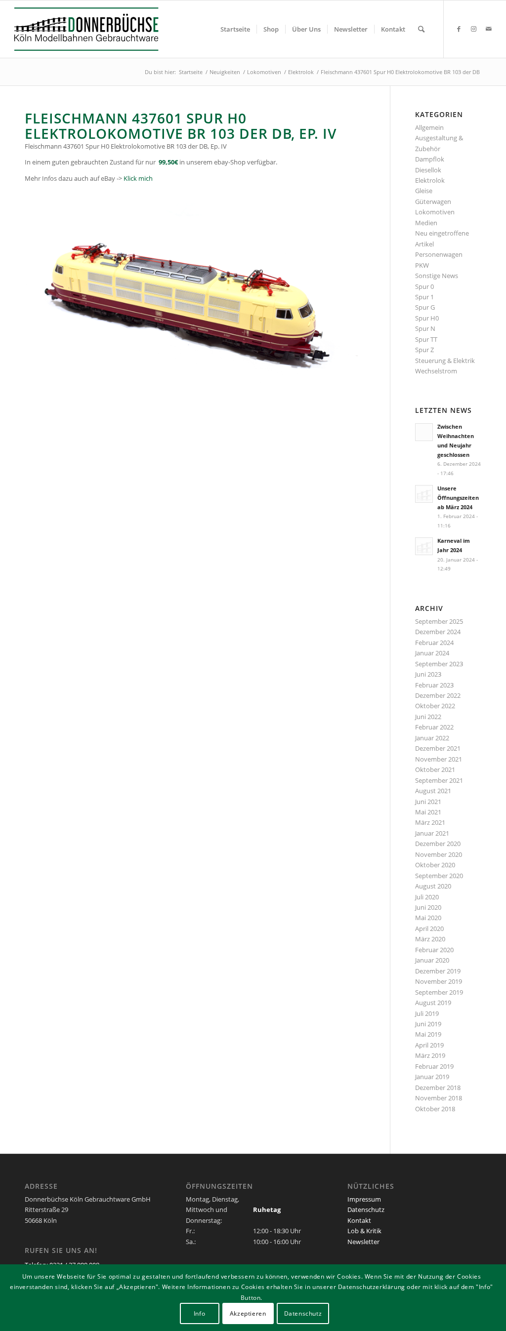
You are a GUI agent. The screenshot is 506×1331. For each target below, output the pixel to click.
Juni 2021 (428, 801)
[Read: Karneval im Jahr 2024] (424, 546)
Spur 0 (424, 286)
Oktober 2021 (435, 769)
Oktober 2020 (435, 864)
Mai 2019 (428, 1034)
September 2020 (439, 875)
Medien (426, 222)
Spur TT (426, 339)
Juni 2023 (428, 674)
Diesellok (428, 169)
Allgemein (429, 127)
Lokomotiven (435, 211)
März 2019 (430, 1055)
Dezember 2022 (438, 695)
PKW (422, 265)
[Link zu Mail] (488, 28)
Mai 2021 (428, 811)
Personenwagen (439, 254)
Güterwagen (433, 201)
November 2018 (438, 1097)
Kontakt (359, 1220)
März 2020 (430, 938)
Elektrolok (430, 180)
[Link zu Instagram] (473, 28)
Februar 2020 (434, 949)
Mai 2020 (428, 917)
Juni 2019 (428, 1023)
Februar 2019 (434, 1066)
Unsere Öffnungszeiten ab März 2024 (458, 497)
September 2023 (439, 663)
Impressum (364, 1199)
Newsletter (363, 1241)
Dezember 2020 (438, 843)
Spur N (425, 328)
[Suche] (421, 29)
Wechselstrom (436, 370)
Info (199, 1313)
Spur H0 (427, 318)
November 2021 (438, 759)
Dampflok (429, 159)
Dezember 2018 (438, 1087)
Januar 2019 (432, 1076)
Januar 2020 (432, 960)
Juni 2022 (428, 716)
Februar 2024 (434, 642)
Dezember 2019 (438, 971)
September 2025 (439, 621)
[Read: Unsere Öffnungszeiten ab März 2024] (424, 494)
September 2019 (439, 992)
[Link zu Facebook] (459, 28)
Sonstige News (436, 275)
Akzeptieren (248, 1313)
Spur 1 (424, 296)
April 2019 (429, 1045)
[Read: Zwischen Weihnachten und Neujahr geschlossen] (424, 432)
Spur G (425, 307)
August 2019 (433, 1002)
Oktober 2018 (435, 1108)
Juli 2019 (427, 1013)
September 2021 (439, 780)
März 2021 (430, 822)
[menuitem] (235, 29)
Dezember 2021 (438, 748)
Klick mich (138, 178)
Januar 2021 (432, 833)
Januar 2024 (432, 652)
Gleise (423, 190)
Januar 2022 (432, 737)
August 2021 (433, 790)
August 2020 (433, 886)
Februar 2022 (434, 727)
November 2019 (438, 981)
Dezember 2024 (438, 631)
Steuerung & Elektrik (445, 360)
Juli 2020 (427, 896)
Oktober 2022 (435, 705)
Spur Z (424, 349)
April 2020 (429, 928)
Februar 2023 (434, 685)
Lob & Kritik (364, 1230)
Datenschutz (365, 1209)
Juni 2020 (428, 907)
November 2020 (438, 854)
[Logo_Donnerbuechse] (96, 29)
